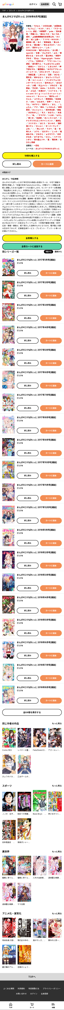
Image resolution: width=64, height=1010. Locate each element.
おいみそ (51, 123)
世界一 (49, 102)
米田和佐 (57, 26)
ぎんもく (56, 72)
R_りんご (32, 29)
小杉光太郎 (47, 26)
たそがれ (51, 88)
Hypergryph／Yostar (50, 58)
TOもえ (37, 26)
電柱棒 (54, 139)
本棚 (53, 1007)
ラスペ (49, 129)
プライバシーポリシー (52, 988)
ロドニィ (41, 66)
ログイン (33, 4)
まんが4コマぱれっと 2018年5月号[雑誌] (36, 619)
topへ (32, 976)
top (4, 10)
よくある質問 (8, 988)
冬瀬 (37, 53)
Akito (42, 88)
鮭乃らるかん (44, 50)
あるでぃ (51, 112)
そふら (28, 99)
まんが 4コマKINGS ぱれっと (47, 149)
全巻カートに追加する (32, 246)
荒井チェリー (37, 47)
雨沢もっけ (53, 96)
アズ (36, 107)
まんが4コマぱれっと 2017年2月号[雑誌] (36, 282)
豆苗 (49, 75)
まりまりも (38, 137)
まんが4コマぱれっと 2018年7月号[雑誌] (36, 665)
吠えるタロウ (49, 45)
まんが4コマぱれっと (26, 10)
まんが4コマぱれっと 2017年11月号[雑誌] (36, 485)
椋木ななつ (38, 77)
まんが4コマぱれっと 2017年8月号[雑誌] (36, 417)
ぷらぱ (33, 91)
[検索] (54, 4)
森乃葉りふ (36, 64)
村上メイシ (43, 85)
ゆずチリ (35, 104)
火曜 (34, 85)
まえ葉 (55, 50)
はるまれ (40, 102)
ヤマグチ (42, 115)
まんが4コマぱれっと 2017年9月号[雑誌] (36, 439)
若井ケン (45, 104)
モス (43, 112)
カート (32, 1007)
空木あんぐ (49, 83)
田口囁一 (37, 45)
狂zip (36, 58)
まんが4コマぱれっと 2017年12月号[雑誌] (37, 507)
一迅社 (36, 145)
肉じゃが (40, 129)
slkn (32, 102)
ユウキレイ (38, 99)
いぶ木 (51, 115)
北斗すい (45, 131)
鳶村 (28, 37)
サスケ (41, 29)
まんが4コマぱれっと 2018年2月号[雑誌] (36, 552)
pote (51, 31)
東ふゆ (56, 42)
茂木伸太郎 (50, 110)
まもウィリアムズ (53, 77)
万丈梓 (35, 88)
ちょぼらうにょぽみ (52, 64)
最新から (58, 252)
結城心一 (31, 66)
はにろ (42, 123)
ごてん (31, 61)
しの (47, 47)
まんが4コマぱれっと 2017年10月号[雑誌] (37, 462)
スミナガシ (32, 123)
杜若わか (39, 61)
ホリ (48, 29)
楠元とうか (44, 34)
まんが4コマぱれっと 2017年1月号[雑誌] (36, 259)
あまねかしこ (33, 112)
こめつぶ (41, 75)
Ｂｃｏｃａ (42, 96)
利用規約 (21, 988)
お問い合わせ (21, 994)
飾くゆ (31, 118)
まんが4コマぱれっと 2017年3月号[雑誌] (36, 305)
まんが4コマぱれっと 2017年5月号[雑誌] (36, 350)
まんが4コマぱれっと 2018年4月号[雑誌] (36, 597)
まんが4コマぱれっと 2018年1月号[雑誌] (36, 530)
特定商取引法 (33, 988)
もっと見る (57, 723)
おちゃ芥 (39, 56)
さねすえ (39, 134)
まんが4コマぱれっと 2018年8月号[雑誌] (36, 687)
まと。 (54, 104)
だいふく (39, 126)
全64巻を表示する (32, 712)
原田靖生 (49, 99)
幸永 (42, 107)
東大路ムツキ (39, 139)
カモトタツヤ (44, 72)
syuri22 (29, 53)
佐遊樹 (39, 118)
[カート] (60, 4)
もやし (59, 115)
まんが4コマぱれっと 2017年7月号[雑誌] (36, 395)
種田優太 (41, 69)
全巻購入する (32, 238)
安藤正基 (31, 75)
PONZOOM (31, 50)
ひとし (48, 137)
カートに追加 (47, 164)
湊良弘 (58, 121)
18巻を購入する (32, 155)
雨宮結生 (47, 42)
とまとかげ (52, 66)
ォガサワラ (50, 134)
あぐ (39, 42)
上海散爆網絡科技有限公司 (43, 37)
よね (28, 129)
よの (55, 53)
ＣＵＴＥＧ (52, 91)
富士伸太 (49, 56)
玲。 (34, 115)
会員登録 (45, 4)
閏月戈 (28, 77)
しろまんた (51, 107)
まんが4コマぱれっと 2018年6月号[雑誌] (36, 642)
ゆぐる (28, 45)
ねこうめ (55, 34)
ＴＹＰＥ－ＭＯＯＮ (51, 39)
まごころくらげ (50, 118)
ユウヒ (36, 131)
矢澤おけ (42, 91)
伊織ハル (34, 34)
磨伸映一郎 (30, 42)
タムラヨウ (46, 53)
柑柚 (59, 110)
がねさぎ (53, 85)
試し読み (17, 164)
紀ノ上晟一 (35, 39)
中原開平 (42, 31)
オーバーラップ (52, 126)
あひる (57, 75)
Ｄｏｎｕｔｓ (37, 110)
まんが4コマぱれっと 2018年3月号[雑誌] (36, 574)
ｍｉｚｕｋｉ (38, 80)
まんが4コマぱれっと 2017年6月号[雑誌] (36, 372)
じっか (54, 131)
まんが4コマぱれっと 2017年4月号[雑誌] (36, 327)
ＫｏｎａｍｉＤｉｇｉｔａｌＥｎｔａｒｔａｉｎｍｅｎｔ (44, 93)
